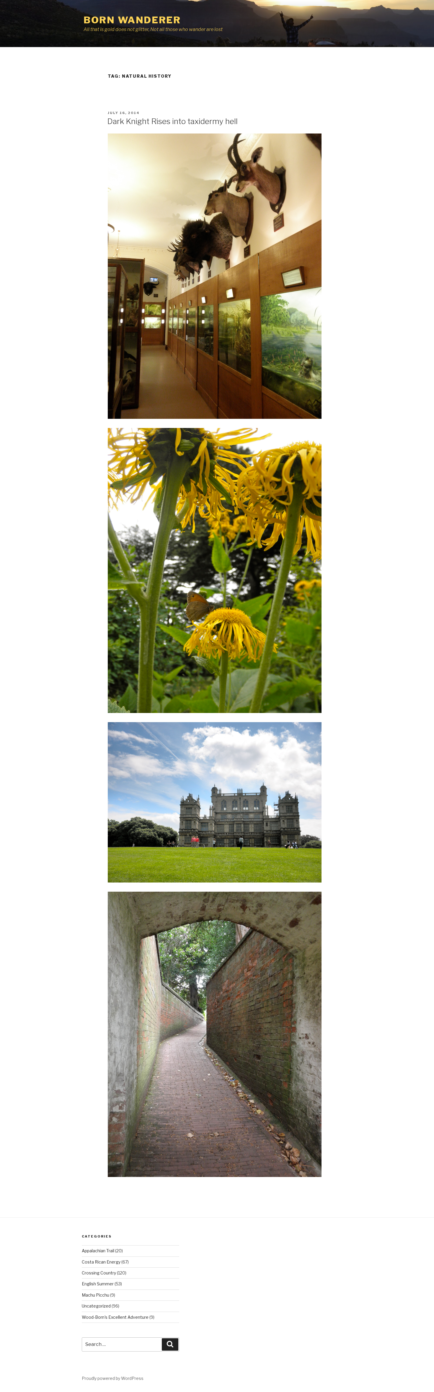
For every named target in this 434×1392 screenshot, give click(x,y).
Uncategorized (96, 1305)
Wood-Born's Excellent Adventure (115, 1317)
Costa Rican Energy (101, 1261)
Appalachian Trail (98, 1250)
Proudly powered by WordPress (112, 1378)
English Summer (98, 1283)
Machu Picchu (95, 1294)
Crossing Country (99, 1272)
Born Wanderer (132, 20)
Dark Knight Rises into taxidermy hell (172, 121)
